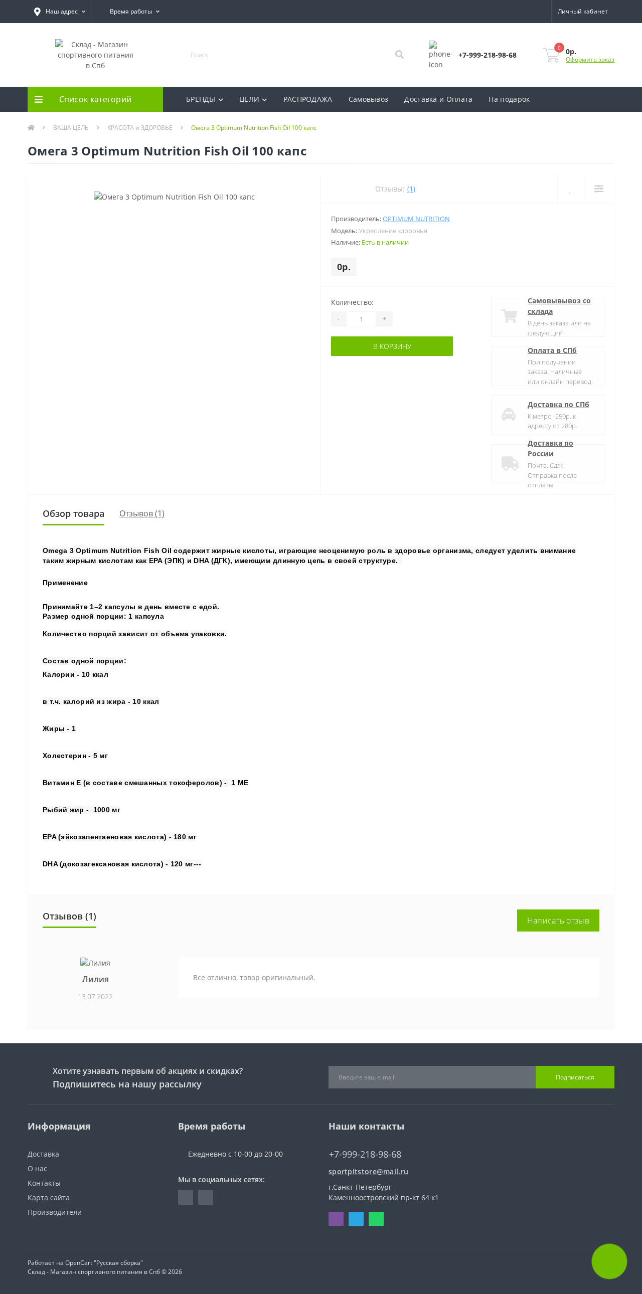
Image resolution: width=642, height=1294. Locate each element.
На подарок (509, 99)
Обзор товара (73, 513)
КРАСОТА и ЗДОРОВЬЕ (140, 127)
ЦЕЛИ (249, 99)
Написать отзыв (558, 920)
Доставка (43, 1154)
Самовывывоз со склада (559, 306)
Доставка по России (550, 448)
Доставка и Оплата (438, 99)
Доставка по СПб (558, 404)
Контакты (44, 1183)
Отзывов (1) (142, 513)
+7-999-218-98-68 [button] (365, 1154)
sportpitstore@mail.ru (368, 1171)
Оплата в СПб (552, 350)
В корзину (362, 346)
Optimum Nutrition (416, 218)
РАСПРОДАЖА (308, 99)
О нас (37, 1168)
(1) (411, 189)
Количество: (352, 302)
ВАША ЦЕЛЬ (71, 127)
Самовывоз (369, 99)
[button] (60, 11)
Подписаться (575, 1077)
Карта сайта (49, 1197)
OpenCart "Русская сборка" (104, 1262)
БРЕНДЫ (201, 99)
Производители (55, 1212)
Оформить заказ (590, 59)
